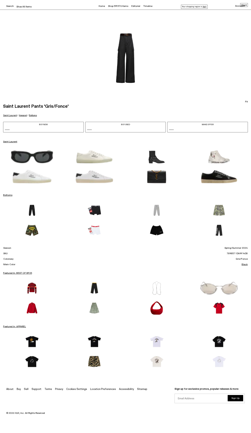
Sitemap (142, 389)
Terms (48, 389)
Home (102, 6)
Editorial (135, 6)
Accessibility (126, 389)
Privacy (59, 389)
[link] (32, 157)
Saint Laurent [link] (10, 142)
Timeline (147, 6)
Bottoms (33, 115)
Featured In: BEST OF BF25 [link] (17, 273)
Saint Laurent (10, 115)
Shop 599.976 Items (118, 6)
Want (244, 5)
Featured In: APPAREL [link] (14, 326)
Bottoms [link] (7, 195)
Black (245, 264)
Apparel (23, 115)
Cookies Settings (76, 389)
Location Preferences (103, 389)
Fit (246, 102)
